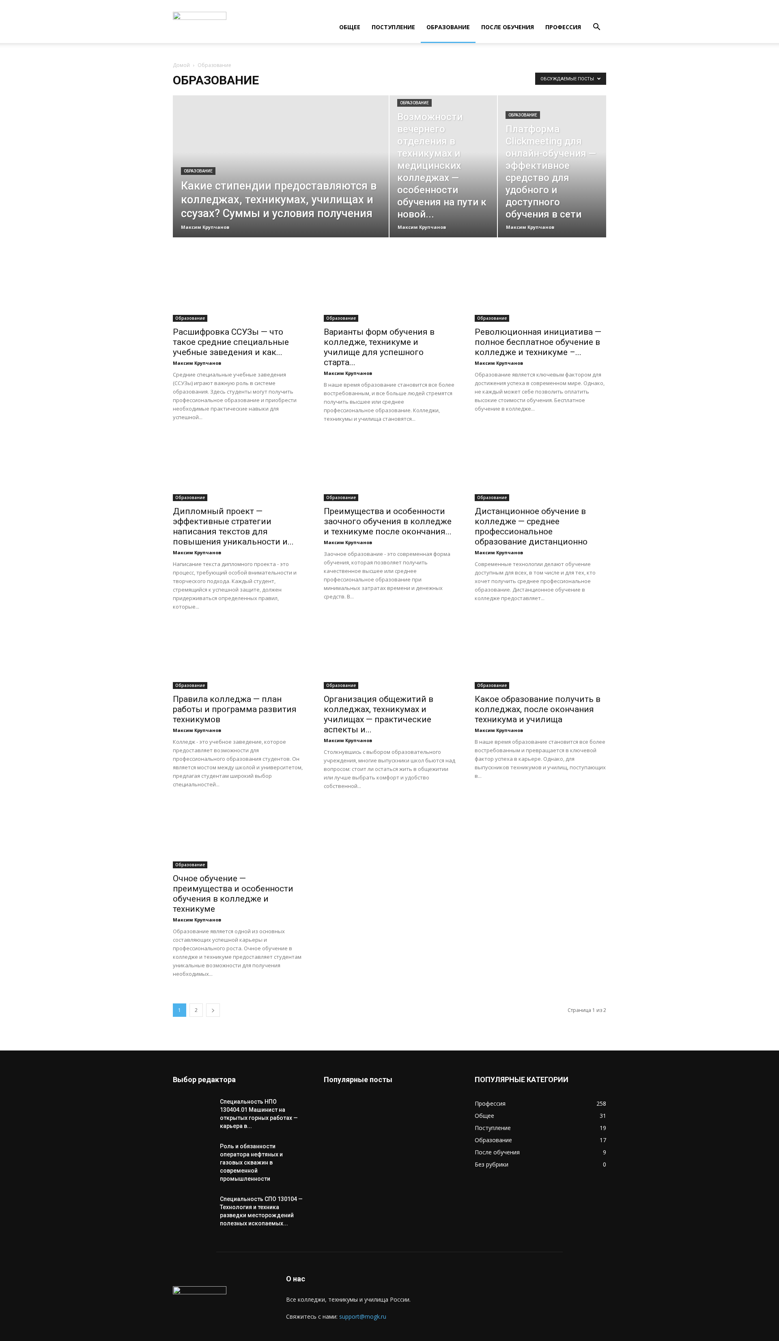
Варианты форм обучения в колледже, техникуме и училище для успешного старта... (379, 347)
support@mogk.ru (362, 1316)
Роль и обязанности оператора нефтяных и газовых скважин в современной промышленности (251, 1162)
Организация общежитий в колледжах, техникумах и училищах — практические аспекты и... (378, 714)
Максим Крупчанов (205, 227)
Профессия (563, 27)
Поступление (393, 27)
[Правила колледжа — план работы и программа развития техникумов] (238, 656)
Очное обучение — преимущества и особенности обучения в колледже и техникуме (233, 894)
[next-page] (213, 1010)
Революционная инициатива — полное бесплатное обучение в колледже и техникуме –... (538, 342)
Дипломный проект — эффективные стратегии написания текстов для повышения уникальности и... (233, 526)
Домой (181, 65)
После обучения (507, 27)
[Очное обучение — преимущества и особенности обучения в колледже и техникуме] (238, 835)
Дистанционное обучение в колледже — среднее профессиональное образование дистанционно (531, 526)
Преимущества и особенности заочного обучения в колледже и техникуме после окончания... (388, 521)
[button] (596, 28)
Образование (448, 27)
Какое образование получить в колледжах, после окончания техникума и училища (537, 709)
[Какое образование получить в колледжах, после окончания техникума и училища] (540, 656)
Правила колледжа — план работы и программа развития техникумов (235, 709)
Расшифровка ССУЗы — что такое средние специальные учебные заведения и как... (231, 342)
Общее (349, 27)
